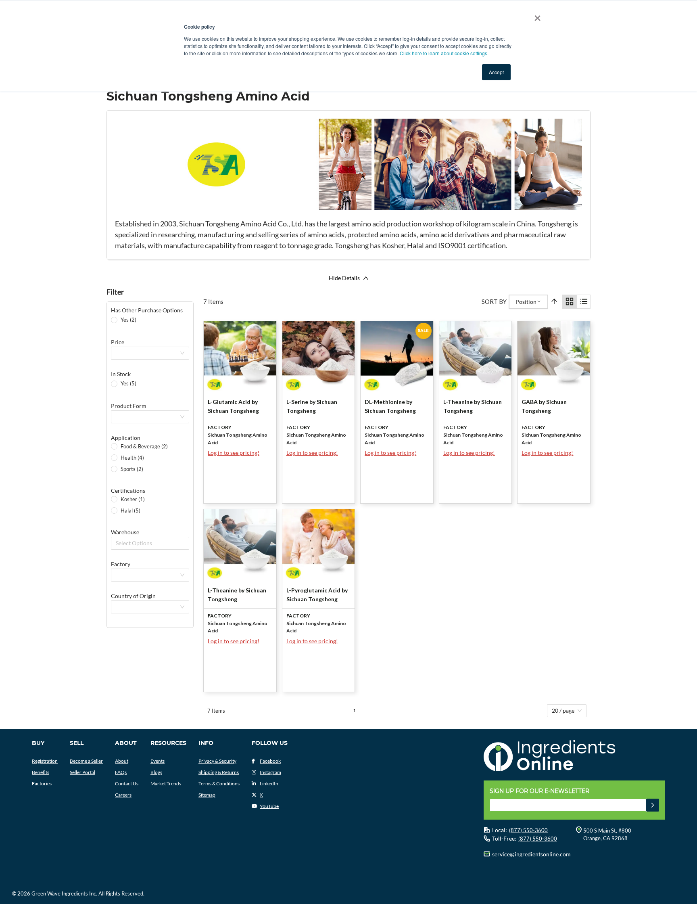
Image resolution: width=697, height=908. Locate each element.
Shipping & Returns (218, 772)
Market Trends (165, 783)
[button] (652, 805)
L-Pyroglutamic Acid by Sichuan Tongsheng (317, 595)
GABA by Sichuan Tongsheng (544, 406)
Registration (45, 761)
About (121, 761)
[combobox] (116, 543)
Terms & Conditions (219, 783)
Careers (123, 795)
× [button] (536, 15)
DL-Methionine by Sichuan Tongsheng (390, 406)
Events (157, 761)
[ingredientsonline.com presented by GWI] (577, 756)
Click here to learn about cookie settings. (444, 53)
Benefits (40, 772)
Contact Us (126, 783)
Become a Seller (86, 761)
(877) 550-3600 (528, 830)
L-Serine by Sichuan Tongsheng (311, 406)
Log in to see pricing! (233, 452)
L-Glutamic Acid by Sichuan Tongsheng (233, 406)
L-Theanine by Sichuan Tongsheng (472, 406)
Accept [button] (496, 72)
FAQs (121, 772)
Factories (42, 783)
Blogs (156, 772)
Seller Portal (82, 772)
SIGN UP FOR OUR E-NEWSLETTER (539, 791)
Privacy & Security (217, 761)
